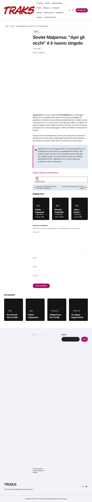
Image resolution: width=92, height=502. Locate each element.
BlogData (54, 498)
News (36, 31)
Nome (35, 258)
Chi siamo (40, 3)
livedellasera (59, 12)
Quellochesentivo (57, 3)
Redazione (78, 214)
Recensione (56, 8)
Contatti (47, 3)
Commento (36, 232)
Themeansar (63, 498)
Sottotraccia (46, 8)
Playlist (39, 8)
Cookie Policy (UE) (50, 17)
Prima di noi (54, 311)
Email (35, 266)
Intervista (39, 12)
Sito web (35, 275)
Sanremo (39, 17)
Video (10, 311)
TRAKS (10, 484)
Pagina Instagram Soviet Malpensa (45, 173)
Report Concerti (49, 12)
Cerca (63, 335)
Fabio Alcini (40, 181)
